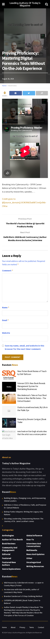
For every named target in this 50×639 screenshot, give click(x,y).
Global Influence (34, 535)
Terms (31, 627)
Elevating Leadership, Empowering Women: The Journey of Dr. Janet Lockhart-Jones (23, 520)
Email (5, 320)
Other (29, 558)
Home (4, 86)
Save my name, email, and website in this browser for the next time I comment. (24, 347)
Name (5, 307)
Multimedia (12, 86)
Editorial (6, 554)
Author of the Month (12, 539)
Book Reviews (8, 543)
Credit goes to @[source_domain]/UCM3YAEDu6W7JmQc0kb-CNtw (24, 202)
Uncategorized (33, 562)
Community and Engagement (9, 549)
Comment (7, 270)
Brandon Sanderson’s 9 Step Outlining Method (23, 596)
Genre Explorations (11, 569)
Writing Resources (35, 566)
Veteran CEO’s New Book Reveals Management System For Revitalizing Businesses (31, 386)
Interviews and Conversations (33, 544)
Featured (6, 558)
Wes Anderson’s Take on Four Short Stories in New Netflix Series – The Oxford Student (32, 398)
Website (6, 333)
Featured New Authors (9, 563)
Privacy (22, 627)
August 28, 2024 (8, 79)
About (13, 627)
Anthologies (8, 535)
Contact (41, 627)
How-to (30, 539)
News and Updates (35, 554)
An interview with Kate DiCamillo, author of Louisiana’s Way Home (21, 590)
